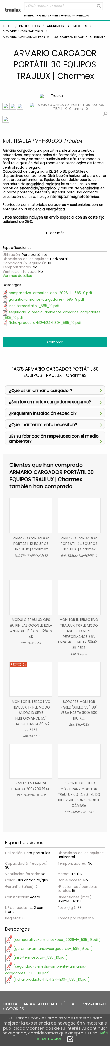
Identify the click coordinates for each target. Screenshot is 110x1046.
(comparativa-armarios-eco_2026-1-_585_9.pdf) (56, 939)
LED (44, 15)
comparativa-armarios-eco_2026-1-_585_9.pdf (50, 293)
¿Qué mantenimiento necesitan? (43, 424)
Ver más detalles (17, 275)
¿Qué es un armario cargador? (40, 390)
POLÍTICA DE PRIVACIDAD (81, 1004)
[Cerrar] (70, 1038)
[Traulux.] (13, 9)
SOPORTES (53, 15)
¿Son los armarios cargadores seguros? (50, 401)
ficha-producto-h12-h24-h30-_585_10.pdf (45, 322)
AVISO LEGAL (42, 1004)
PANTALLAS (82, 15)
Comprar (55, 342)
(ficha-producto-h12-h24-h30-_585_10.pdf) (51, 979)
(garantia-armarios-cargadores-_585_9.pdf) (52, 948)
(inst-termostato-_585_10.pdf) (40, 957)
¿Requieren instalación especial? (43, 413)
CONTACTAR (16, 1004)
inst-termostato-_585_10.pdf (34, 305)
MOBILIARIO (68, 15)
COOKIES (15, 1009)
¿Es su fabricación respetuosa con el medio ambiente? (54, 438)
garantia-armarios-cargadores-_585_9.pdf (46, 299)
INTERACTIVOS (32, 15)
